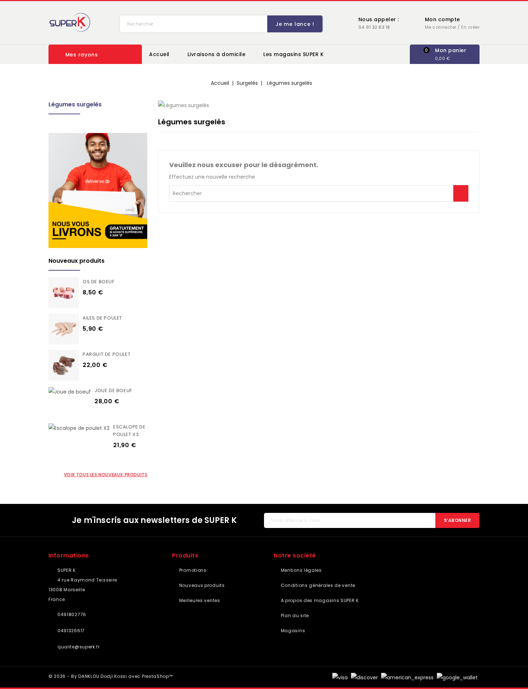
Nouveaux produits (201, 585)
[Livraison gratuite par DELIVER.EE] (97, 190)
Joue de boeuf (113, 390)
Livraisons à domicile (216, 54)
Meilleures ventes (199, 600)
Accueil (159, 54)
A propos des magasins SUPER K (319, 600)
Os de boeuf (99, 281)
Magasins (292, 631)
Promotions (192, 570)
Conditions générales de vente (317, 585)
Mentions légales (300, 570)
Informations (68, 555)
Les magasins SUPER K (293, 54)
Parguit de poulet (106, 354)
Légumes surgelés (75, 104)
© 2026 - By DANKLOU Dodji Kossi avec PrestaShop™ (110, 676)
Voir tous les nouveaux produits (106, 475)
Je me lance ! (294, 24)
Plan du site (294, 615)
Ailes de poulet (102, 317)
